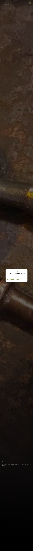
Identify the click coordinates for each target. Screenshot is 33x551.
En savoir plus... (15, 276)
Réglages (17, 279)
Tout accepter (10, 279)
